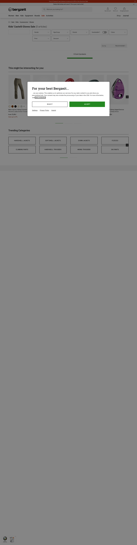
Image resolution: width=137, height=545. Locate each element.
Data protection (40, 97)
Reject (50, 104)
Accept (87, 104)
